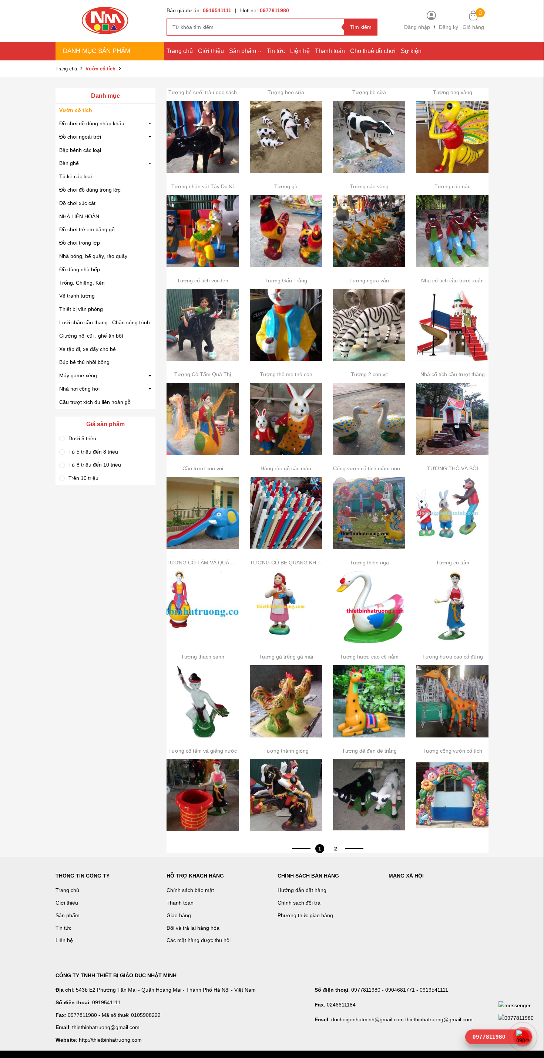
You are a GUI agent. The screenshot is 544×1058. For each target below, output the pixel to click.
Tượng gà (286, 186)
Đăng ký (448, 27)
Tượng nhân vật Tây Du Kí (202, 186)
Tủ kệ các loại (75, 176)
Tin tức (276, 51)
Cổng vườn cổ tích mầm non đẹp (369, 468)
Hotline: (264, 10)
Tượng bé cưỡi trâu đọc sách (202, 92)
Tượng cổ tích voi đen (202, 280)
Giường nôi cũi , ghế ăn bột (91, 336)
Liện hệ (300, 51)
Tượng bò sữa (369, 92)
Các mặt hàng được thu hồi (199, 940)
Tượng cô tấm (452, 563)
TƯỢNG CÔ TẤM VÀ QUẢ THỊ (203, 563)
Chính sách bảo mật (190, 890)
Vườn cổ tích (75, 110)
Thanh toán (330, 51)
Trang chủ (180, 51)
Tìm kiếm (361, 27)
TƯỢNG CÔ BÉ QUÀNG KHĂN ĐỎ (286, 563)
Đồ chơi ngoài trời (80, 137)
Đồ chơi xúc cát (77, 203)
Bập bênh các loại (80, 150)
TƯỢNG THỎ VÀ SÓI (452, 468)
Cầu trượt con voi (202, 468)
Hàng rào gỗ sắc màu (286, 468)
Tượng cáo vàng (369, 186)
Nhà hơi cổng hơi (79, 389)
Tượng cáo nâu (452, 186)
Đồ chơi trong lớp (79, 243)
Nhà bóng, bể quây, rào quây (93, 256)
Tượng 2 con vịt (369, 374)
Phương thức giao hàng (305, 915)
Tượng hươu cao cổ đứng (452, 657)
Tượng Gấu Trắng (286, 280)
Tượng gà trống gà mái (286, 657)
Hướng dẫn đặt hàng (302, 890)
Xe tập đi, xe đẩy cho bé (87, 349)
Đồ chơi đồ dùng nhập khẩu (91, 123)
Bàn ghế (69, 163)
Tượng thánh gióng (286, 751)
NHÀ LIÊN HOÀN (79, 216)
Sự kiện (411, 51)
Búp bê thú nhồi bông (84, 362)
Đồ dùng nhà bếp (79, 269)
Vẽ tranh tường (77, 296)
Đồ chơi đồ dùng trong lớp (90, 190)
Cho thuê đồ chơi (373, 51)
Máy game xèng (78, 375)
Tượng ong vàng (452, 92)
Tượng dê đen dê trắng (369, 751)
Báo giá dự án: (199, 10)
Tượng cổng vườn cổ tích (452, 751)
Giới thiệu (211, 51)
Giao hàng (179, 915)
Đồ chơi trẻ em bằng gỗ (87, 229)
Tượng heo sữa (286, 92)
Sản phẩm (242, 51)
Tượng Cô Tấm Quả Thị (202, 374)
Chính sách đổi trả (299, 903)
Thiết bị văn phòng (81, 309)
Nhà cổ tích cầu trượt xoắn (452, 280)
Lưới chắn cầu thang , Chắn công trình (104, 322)
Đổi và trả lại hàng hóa (193, 928)
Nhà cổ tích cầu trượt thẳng (452, 374)
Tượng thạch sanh (202, 657)
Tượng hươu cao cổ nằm (369, 657)
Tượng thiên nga (369, 563)
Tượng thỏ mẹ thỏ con (286, 374)
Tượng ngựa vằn (369, 280)
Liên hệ (64, 940)
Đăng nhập (417, 27)
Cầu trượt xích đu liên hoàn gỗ (95, 402)
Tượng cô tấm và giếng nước (202, 751)
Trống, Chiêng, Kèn (82, 283)
